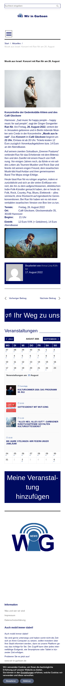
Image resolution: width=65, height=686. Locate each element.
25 (15, 453)
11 (15, 362)
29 (23, 350)
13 (31, 362)
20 (31, 368)
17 (7, 368)
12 (23, 362)
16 (55, 362)
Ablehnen (27, 681)
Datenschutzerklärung (15, 620)
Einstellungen (27, 672)
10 (7, 362)
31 (39, 350)
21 (39, 368)
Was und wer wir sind (15, 611)
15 (47, 362)
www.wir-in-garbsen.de (15, 660)
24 (7, 453)
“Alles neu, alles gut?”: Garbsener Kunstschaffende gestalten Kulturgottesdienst (38, 424)
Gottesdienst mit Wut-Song (33, 407)
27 (7, 350)
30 (31, 350)
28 (15, 350)
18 (15, 368)
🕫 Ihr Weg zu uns (32, 315)
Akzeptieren (11, 681)
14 (39, 362)
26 (23, 453)
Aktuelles (16, 43)
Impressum (10, 615)
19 (23, 368)
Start (7, 43)
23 (55, 368)
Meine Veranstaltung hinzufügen (32, 487)
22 (47, 368)
